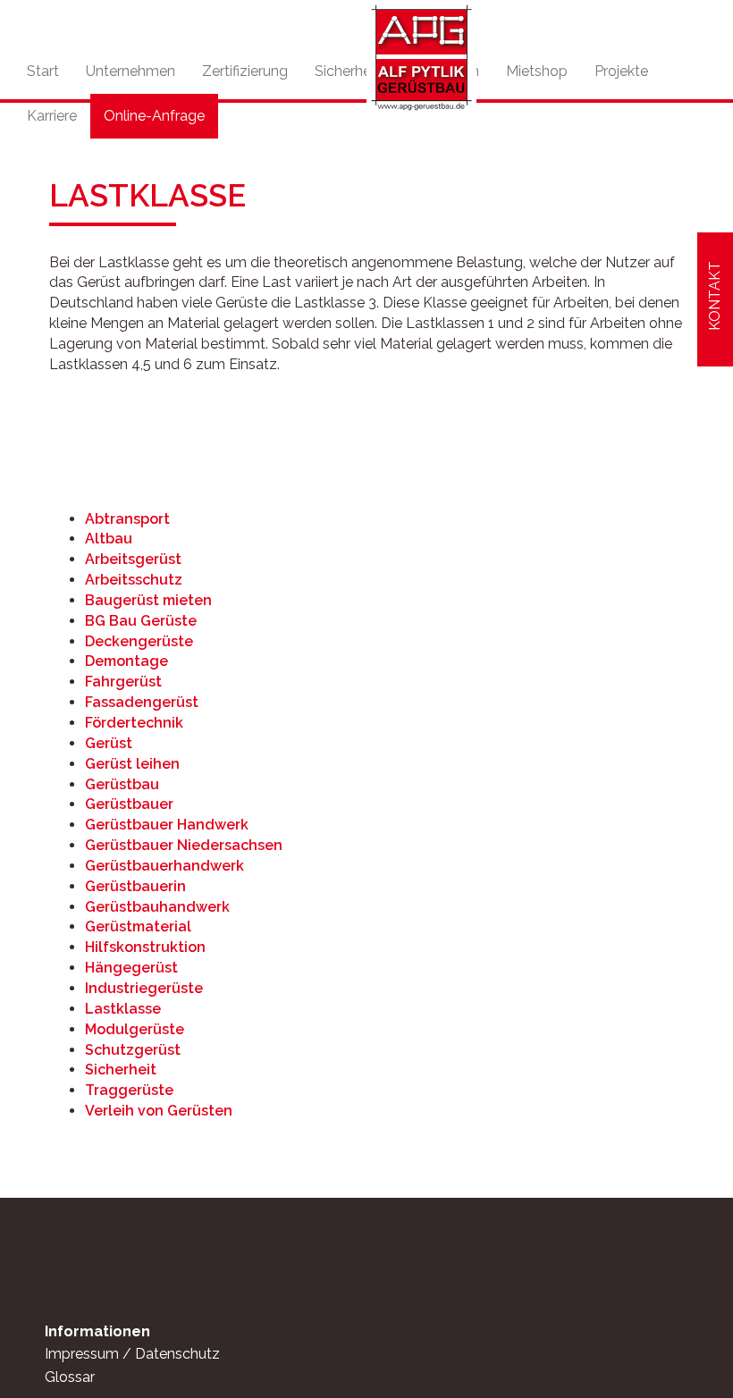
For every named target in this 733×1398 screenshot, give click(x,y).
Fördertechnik (134, 722)
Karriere (52, 115)
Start (43, 71)
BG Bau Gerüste (141, 620)
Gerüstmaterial (138, 926)
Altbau (108, 538)
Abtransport (127, 518)
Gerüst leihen (132, 763)
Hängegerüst (131, 967)
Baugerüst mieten (148, 600)
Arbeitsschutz (133, 579)
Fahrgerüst (123, 681)
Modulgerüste (134, 1029)
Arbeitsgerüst (133, 559)
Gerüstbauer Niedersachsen (183, 845)
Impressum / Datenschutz (132, 1353)
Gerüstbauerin (135, 886)
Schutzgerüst (133, 1049)
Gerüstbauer (129, 804)
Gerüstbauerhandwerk (164, 865)
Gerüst (108, 743)
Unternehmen (130, 71)
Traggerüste (129, 1090)
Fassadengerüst (141, 702)
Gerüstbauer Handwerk (167, 824)
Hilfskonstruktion (145, 947)
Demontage (126, 661)
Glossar (70, 1377)
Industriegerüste (144, 988)
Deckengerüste (139, 641)
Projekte (621, 71)
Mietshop (537, 71)
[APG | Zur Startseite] (421, 56)
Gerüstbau (122, 784)
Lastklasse (123, 1008)
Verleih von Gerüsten (158, 1110)
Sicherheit (347, 71)
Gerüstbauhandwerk (157, 906)
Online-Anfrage (154, 115)
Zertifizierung (245, 71)
